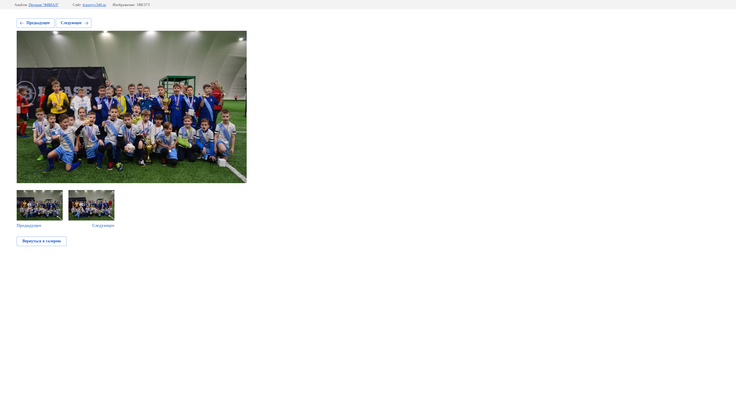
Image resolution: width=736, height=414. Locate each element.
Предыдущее (38, 23)
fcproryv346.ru (94, 5)
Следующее (71, 23)
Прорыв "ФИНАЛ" (44, 5)
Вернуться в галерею (41, 241)
